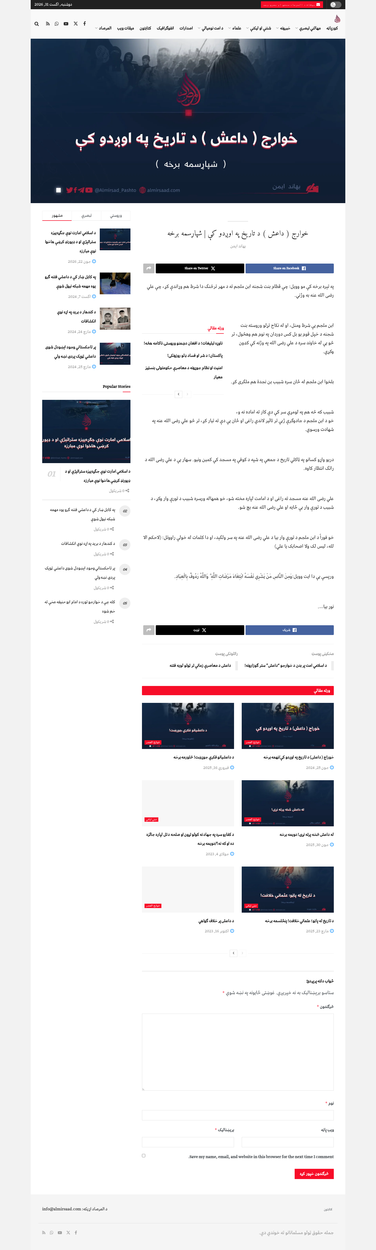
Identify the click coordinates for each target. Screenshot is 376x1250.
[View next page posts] (178, 394)
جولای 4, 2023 (218, 854)
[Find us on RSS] (48, 24)
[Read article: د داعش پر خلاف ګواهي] (188, 890)
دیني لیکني (151, 819)
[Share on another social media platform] (148, 268)
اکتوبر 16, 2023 (217, 931)
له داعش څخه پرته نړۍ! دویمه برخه (307, 834)
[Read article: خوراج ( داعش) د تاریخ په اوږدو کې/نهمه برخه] (288, 726)
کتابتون (145, 28)
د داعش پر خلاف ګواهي (216, 921)
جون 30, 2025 (317, 845)
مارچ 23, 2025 (317, 931)
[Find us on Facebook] (84, 24)
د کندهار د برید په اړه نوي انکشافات (88, 543)
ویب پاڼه (327, 1130)
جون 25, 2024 (317, 768)
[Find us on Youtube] (66, 24)
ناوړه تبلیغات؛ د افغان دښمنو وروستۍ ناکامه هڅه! (183, 343)
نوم (329, 1103)
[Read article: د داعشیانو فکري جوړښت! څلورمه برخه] (188, 726)
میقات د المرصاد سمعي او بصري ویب (289, 4)
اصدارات (186, 28)
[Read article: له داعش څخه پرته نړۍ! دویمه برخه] (288, 803)
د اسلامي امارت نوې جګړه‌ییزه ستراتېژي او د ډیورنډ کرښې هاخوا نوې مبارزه (70, 242)
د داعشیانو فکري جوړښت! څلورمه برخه (203, 757)
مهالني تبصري (310, 28)
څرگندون (325, 1007)
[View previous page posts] (187, 394)
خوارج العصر (253, 742)
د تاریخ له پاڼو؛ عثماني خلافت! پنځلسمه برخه (299, 921)
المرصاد (105, 28)
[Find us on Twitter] (75, 24)
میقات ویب (125, 28)
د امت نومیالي (212, 28)
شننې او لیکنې (260, 28)
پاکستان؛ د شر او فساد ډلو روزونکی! (195, 355)
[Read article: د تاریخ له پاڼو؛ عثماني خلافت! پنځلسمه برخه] (288, 890)
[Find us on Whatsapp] (57, 24)
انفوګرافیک (165, 28)
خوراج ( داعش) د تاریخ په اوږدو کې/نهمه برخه (298, 757)
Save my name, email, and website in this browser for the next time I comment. (261, 1157)
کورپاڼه (332, 28)
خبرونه (285, 28)
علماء (236, 28)
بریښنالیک (224, 1130)
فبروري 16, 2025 (216, 768)
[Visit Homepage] (337, 18)
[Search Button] (37, 24)
